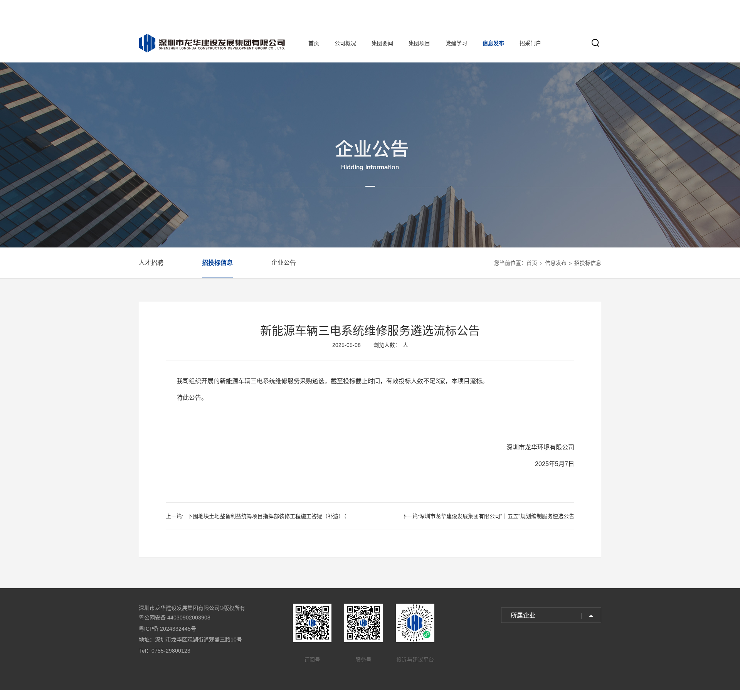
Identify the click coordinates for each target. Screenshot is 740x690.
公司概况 (345, 43)
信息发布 (493, 43)
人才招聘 (151, 262)
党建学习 (456, 43)
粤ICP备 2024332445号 (167, 629)
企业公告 (283, 262)
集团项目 (419, 43)
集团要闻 (382, 43)
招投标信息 (217, 262)
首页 (313, 43)
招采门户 (530, 43)
